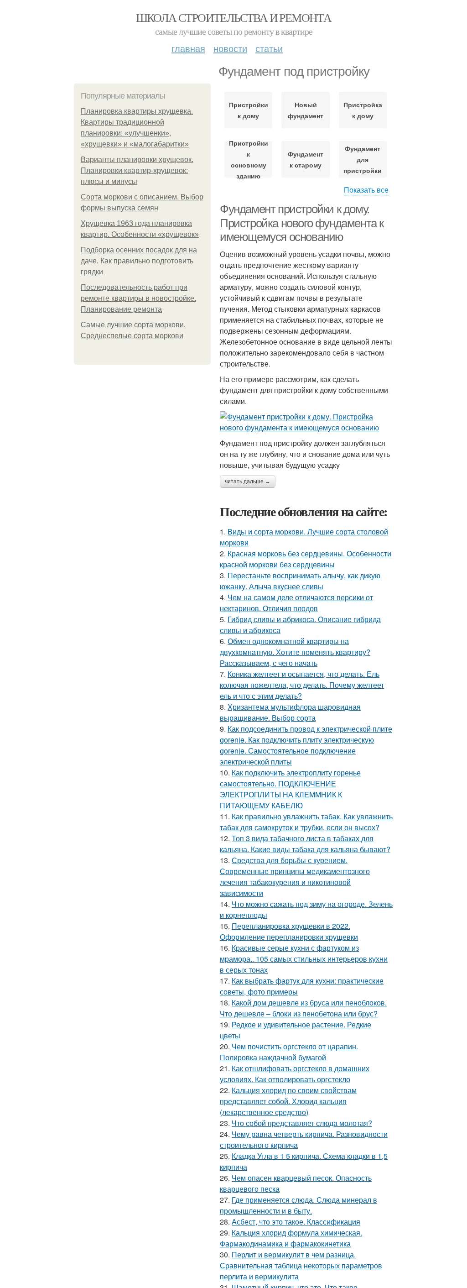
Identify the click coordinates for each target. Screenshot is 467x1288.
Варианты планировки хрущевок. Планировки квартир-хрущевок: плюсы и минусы (137, 170)
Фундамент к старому (305, 159)
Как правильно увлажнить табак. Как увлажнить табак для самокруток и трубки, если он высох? (306, 821)
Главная (188, 48)
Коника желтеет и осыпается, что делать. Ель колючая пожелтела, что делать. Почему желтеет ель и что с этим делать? (302, 685)
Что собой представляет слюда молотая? (302, 1123)
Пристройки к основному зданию (248, 159)
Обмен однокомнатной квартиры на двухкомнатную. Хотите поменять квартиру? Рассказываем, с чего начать (295, 652)
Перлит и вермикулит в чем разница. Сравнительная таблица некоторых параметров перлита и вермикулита (301, 1265)
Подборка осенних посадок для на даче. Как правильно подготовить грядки (139, 261)
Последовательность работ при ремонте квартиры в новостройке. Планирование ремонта (138, 298)
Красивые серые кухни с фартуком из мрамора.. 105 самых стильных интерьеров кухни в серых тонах (304, 958)
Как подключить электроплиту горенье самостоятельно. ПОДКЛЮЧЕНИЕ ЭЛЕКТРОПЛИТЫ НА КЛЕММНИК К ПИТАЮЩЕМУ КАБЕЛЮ (290, 789)
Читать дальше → (247, 481)
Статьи (269, 48)
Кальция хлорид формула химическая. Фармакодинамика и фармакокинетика (291, 1238)
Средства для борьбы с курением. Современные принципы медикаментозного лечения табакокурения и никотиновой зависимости (295, 876)
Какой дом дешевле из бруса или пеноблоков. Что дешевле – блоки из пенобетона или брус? (303, 1008)
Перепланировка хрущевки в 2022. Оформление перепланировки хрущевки (289, 931)
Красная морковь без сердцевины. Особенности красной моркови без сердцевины (305, 559)
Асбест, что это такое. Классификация (296, 1221)
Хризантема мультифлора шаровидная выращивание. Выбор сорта (290, 712)
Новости (230, 48)
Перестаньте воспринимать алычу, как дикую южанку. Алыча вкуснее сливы (300, 581)
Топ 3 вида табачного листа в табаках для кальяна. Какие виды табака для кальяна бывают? (305, 843)
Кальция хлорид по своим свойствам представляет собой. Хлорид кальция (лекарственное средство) (288, 1101)
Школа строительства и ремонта (234, 17)
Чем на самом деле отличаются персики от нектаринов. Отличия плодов (296, 602)
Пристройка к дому (362, 110)
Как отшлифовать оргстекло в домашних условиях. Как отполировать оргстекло (294, 1073)
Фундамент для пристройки (362, 159)
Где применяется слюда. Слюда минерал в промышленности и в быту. (298, 1205)
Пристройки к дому (248, 110)
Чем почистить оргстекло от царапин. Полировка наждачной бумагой (289, 1052)
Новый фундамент (305, 110)
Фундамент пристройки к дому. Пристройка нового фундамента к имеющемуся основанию (302, 223)
